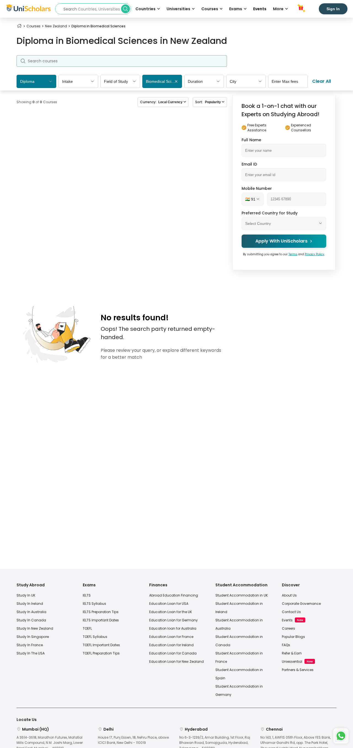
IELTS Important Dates (101, 620)
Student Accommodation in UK (241, 595)
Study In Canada (31, 620)
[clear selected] (176, 81)
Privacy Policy (314, 254)
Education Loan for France (171, 636)
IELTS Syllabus (94, 603)
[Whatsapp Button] (341, 736)
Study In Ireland (30, 603)
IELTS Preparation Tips (101, 611)
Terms (292, 254)
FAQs (286, 645)
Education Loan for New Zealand (176, 661)
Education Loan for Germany (173, 620)
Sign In (333, 9)
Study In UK (26, 595)
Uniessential (292, 661)
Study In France (30, 645)
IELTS (87, 595)
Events (259, 9)
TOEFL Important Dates (101, 645)
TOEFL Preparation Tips (101, 653)
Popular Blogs (293, 636)
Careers (288, 628)
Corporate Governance (301, 603)
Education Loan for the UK (170, 611)
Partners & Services (298, 669)
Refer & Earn (292, 653)
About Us (289, 595)
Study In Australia (31, 611)
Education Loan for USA (168, 603)
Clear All (321, 81)
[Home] (19, 26)
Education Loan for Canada (173, 653)
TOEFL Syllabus (95, 636)
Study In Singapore (33, 636)
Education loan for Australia (172, 628)
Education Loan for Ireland (171, 645)
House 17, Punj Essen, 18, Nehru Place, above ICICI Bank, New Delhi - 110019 (133, 740)
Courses (33, 26)
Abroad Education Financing (173, 595)
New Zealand (56, 26)
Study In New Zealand (35, 628)
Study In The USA (31, 653)
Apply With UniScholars (281, 241)
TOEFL (87, 628)
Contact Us (291, 611)
